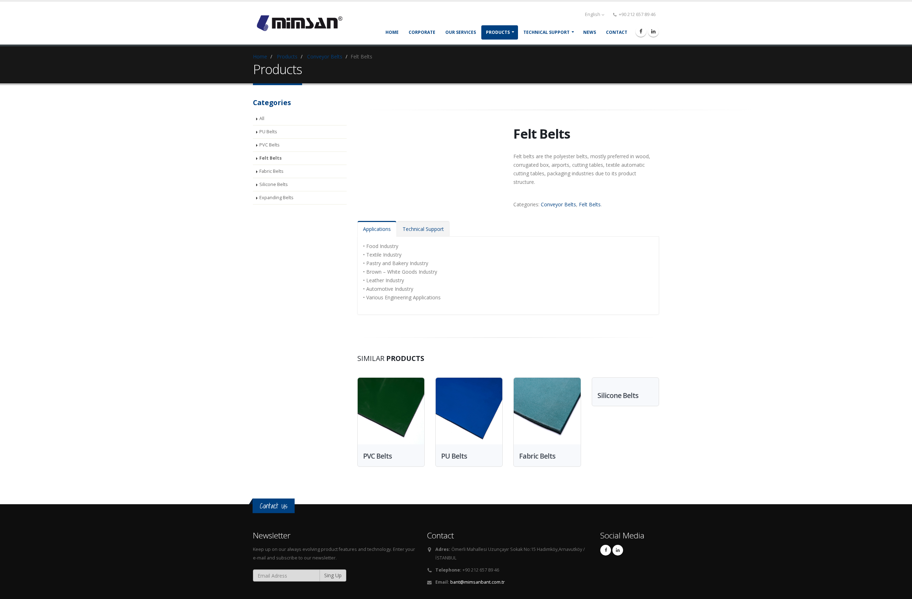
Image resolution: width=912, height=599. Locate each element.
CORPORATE (422, 32)
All (261, 118)
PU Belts (268, 132)
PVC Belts (269, 145)
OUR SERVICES (460, 32)
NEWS (589, 32)
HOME (392, 32)
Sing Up (333, 575)
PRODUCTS (498, 32)
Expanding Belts (276, 198)
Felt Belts (270, 158)
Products (287, 56)
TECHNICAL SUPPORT (546, 32)
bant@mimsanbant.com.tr (477, 582)
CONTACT (616, 32)
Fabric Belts (271, 171)
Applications (377, 229)
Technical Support (423, 229)
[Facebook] (641, 31)
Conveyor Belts (324, 56)
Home (260, 56)
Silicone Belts (273, 184)
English (592, 14)
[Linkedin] (653, 31)
